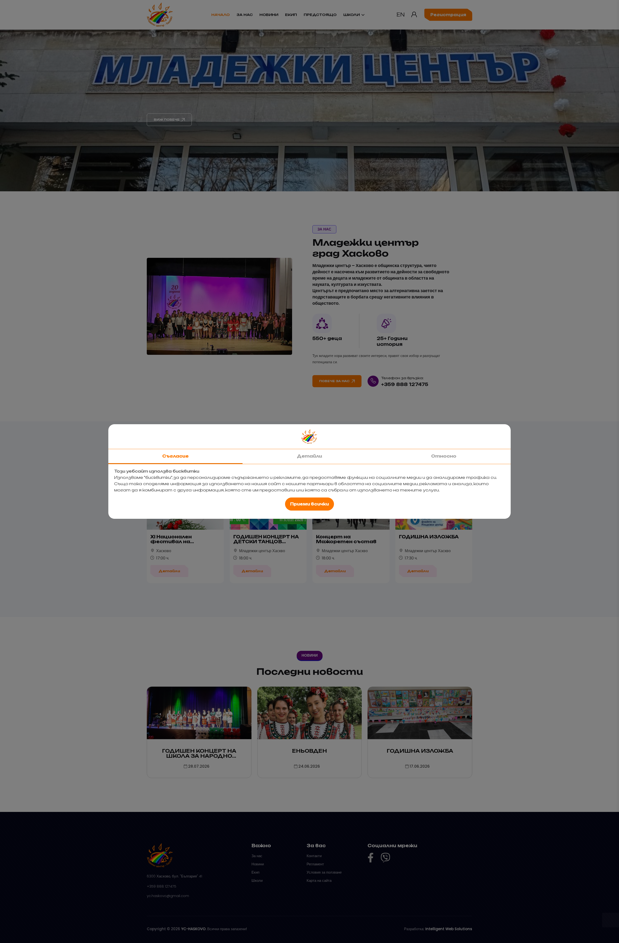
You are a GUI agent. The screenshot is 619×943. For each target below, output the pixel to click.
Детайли (309, 456)
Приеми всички (309, 504)
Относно (443, 456)
